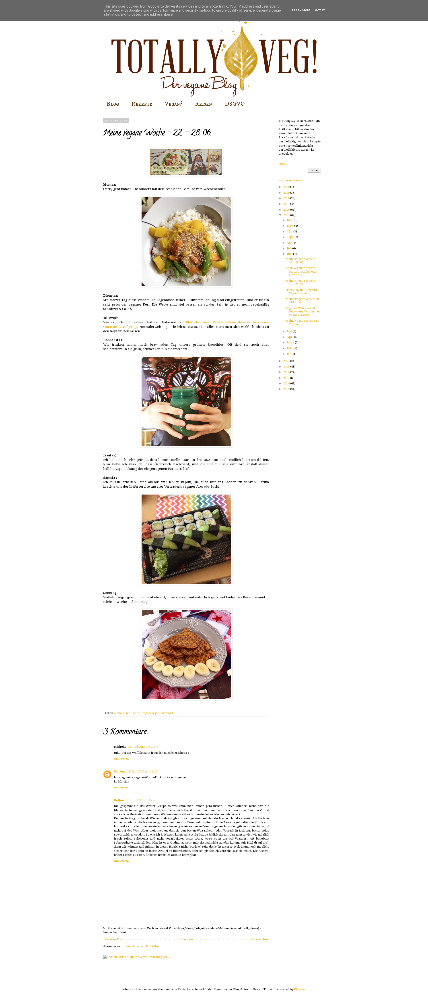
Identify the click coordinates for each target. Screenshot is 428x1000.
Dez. (290, 220)
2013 (286, 366)
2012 (286, 372)
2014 (286, 361)
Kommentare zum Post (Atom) (141, 946)
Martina (120, 771)
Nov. (290, 225)
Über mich (167, 713)
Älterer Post (260, 939)
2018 (286, 198)
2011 (286, 378)
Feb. (290, 348)
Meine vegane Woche (127, 713)
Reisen (203, 104)
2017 (286, 203)
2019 (286, 192)
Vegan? (173, 104)
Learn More (301, 10)
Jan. (290, 353)
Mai (290, 331)
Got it (320, 10)
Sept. (290, 237)
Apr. (290, 337)
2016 (286, 209)
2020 (286, 187)
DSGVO (235, 104)
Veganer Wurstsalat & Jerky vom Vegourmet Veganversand (303, 311)
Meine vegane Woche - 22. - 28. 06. (301, 260)
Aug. (290, 242)
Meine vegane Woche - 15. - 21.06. (301, 282)
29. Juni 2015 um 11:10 (142, 771)
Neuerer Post (113, 939)
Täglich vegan (150, 713)
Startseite (187, 939)
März (291, 342)
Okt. (290, 231)
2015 (286, 215)
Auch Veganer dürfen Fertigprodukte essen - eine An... (303, 271)
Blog (113, 104)
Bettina (119, 800)
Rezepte (141, 104)
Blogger (299, 989)
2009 (286, 389)
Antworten (121, 758)
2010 (286, 383)
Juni (290, 254)
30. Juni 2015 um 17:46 (141, 800)
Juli (289, 248)
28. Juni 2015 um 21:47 (143, 746)
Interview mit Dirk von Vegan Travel (302, 291)
